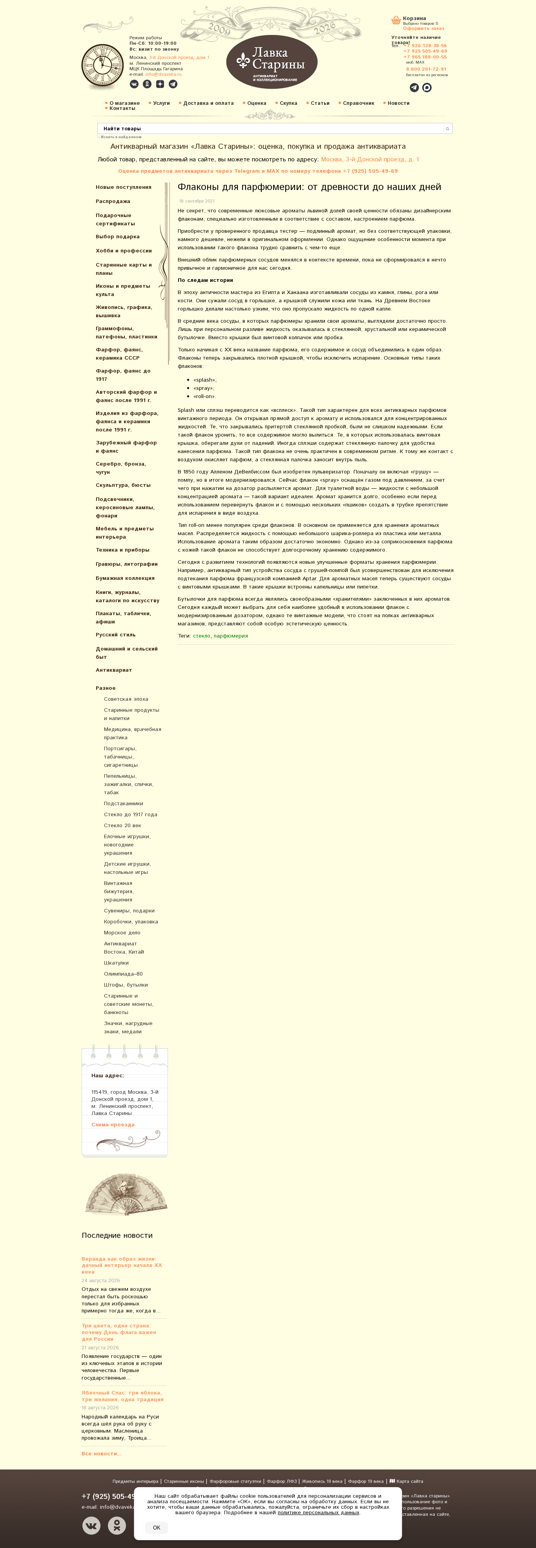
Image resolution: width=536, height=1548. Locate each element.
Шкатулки (116, 963)
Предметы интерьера (136, 1481)
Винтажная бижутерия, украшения (119, 891)
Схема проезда (113, 1124)
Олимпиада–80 (123, 974)
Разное (106, 688)
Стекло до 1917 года (130, 815)
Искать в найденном (121, 136)
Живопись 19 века (323, 1481)
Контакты (122, 108)
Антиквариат (114, 670)
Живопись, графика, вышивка (124, 311)
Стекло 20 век (122, 826)
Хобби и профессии (124, 251)
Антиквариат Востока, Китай (124, 948)
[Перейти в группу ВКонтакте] (134, 84)
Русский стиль (116, 635)
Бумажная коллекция (125, 578)
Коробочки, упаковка (131, 922)
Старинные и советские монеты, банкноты (128, 1004)
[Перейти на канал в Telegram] (173, 84)
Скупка (288, 103)
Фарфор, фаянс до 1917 (123, 375)
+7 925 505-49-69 (425, 51)
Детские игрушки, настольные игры (127, 868)
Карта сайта (409, 1481)
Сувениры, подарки (129, 911)
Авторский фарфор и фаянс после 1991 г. (126, 396)
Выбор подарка (118, 237)
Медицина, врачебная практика (132, 734)
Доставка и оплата (208, 103)
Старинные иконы (185, 1481)
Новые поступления (123, 187)
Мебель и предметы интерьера (125, 533)
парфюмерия (231, 636)
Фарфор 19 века (366, 1481)
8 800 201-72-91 (426, 69)
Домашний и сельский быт (127, 653)
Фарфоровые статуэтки (236, 1481)
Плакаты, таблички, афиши (123, 618)
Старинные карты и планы (124, 269)
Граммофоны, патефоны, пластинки (126, 333)
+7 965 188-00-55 (425, 57)
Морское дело (122, 933)
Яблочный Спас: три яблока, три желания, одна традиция (123, 1396)
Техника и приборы (122, 550)
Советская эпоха (126, 699)
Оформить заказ (423, 28)
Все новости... (102, 1454)
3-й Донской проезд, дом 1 (179, 57)
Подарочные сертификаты (115, 220)
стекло (201, 636)
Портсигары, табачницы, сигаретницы (121, 757)
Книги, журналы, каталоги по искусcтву (127, 596)
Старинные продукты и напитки (131, 714)
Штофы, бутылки (126, 985)
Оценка (256, 103)
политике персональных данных (318, 1513)
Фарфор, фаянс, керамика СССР (119, 354)
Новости (399, 103)
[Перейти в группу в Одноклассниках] (147, 84)
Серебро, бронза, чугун (121, 468)
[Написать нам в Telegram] (397, 83)
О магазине (124, 103)
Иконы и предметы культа (123, 290)
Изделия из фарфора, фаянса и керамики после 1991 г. (127, 421)
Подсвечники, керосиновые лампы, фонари (125, 507)
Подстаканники (123, 804)
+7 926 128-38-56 (425, 45)
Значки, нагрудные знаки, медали (128, 1028)
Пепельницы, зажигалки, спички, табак (128, 784)
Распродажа (113, 201)
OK (156, 1528)
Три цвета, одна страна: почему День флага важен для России (119, 1332)
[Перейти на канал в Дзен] (160, 84)
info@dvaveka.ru (164, 74)
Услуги (161, 103)
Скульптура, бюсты (123, 485)
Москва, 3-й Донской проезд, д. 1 (370, 159)
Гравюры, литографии (127, 564)
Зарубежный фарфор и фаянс (126, 447)
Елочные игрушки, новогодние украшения (127, 845)
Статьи (320, 103)
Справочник (358, 103)
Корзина (414, 19)
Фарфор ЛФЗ (282, 1481)
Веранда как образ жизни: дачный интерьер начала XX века (122, 1266)
